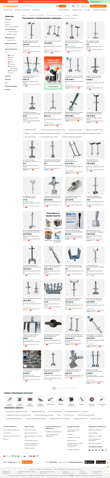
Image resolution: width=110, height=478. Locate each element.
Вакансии (5, 439)
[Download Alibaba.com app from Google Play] (101, 462)
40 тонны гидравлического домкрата (49, 136)
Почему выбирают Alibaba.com (11, 430)
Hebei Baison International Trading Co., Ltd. (32, 84)
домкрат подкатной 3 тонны (80, 418)
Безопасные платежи (30, 430)
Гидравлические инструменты (55, 15)
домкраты (27, 133)
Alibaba (24, 15)
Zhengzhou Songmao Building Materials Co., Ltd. (74, 119)
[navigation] (12, 201)
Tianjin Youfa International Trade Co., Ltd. (95, 238)
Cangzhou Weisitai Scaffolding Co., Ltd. (32, 51)
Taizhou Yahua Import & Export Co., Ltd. (53, 204)
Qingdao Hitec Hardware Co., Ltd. (52, 168)
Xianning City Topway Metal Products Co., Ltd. (95, 87)
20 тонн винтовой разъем (55, 411)
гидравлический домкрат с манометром (60, 418)
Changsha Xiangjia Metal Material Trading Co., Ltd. (95, 120)
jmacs (59, 415)
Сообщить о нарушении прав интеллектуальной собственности (74, 445)
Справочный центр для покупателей (73, 430)
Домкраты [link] (75, 15)
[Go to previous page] (50, 388)
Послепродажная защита (31, 440)
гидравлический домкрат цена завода (44, 415)
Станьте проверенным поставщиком (94, 439)
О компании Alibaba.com (10, 426)
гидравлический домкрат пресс (14, 418)
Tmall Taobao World (47, 469)
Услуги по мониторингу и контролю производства (31, 444)
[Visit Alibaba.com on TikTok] (106, 450)
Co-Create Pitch (7, 433)
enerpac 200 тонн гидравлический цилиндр (17, 411)
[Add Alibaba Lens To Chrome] (27, 462)
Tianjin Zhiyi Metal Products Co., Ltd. (74, 86)
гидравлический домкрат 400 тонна (94, 129)
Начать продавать (93, 433)
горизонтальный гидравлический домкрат (36, 418)
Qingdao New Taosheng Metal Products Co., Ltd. (32, 168)
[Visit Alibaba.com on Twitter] (96, 450)
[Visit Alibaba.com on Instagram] (99, 450)
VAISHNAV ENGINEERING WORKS (31, 120)
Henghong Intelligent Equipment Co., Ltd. (74, 237)
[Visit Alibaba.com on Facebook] (90, 450)
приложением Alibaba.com (75, 462)
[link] (108, 463)
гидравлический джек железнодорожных (72, 136)
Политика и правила (30, 448)
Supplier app (53, 462)
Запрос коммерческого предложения (52, 435)
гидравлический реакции (31, 129)
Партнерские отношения (95, 443)
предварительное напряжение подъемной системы (19, 415)
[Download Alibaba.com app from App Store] (89, 462)
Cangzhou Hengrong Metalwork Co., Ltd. (32, 273)
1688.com (38, 469)
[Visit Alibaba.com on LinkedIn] (93, 450)
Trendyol (72, 469)
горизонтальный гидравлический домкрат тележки (53, 129)
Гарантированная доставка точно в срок (34, 436)
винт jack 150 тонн (69, 415)
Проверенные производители (54, 431)
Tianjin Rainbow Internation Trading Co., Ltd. (95, 169)
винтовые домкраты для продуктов (87, 415)
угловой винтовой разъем (76, 129)
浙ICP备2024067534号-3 (96, 475)
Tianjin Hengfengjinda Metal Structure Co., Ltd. (32, 238)
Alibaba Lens (11, 462)
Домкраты (67, 15)
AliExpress (32, 469)
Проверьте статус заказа (95, 436)
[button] (57, 6)
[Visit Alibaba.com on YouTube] (102, 450)
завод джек (85, 411)
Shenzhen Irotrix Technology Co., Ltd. (32, 206)
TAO (68, 469)
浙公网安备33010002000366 (81, 475)
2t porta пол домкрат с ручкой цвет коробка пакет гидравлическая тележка (83, 133)
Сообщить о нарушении (73, 449)
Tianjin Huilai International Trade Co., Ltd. (95, 204)
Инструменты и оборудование (36, 15)
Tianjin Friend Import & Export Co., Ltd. (95, 49)
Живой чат (70, 434)
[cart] (78, 6)
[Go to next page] (76, 388)
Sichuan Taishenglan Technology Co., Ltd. (53, 124)
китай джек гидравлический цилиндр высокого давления (47, 133)
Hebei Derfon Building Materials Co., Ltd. (53, 51)
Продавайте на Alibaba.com (96, 430)
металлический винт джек (72, 411)
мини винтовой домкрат (30, 136)
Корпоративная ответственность (12, 436)
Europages (78, 469)
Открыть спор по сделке (73, 437)
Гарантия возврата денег (31, 433)
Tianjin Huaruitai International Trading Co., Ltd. (74, 171)
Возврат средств (71, 440)
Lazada (55, 469)
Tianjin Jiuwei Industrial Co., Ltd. (73, 50)
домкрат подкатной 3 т (97, 418)
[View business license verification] (69, 475)
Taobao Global (61, 469)
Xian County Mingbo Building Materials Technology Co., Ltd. (74, 204)
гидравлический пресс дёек (38, 411)
